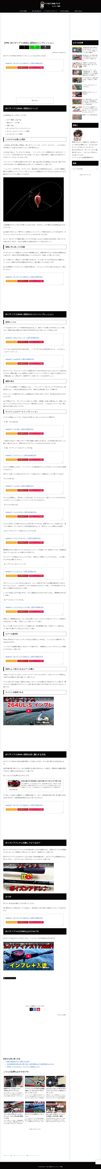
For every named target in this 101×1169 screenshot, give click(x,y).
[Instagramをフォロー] (34, 1009)
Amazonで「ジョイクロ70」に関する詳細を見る (21, 512)
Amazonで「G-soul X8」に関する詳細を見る (20, 359)
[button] (45, 47)
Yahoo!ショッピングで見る (36, 67)
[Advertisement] (34, 28)
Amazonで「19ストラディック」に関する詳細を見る (22, 337)
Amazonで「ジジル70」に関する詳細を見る (20, 486)
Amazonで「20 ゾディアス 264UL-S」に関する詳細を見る (24, 63)
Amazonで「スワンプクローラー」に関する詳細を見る (23, 538)
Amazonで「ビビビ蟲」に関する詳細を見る (19, 429)
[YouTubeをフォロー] (38, 1009)
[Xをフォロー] (31, 1009)
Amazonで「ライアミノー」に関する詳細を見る (21, 455)
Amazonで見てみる (11, 67)
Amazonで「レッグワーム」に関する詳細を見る (21, 571)
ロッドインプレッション (10, 978)
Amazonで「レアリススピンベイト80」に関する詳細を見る (25, 607)
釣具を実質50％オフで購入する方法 (17, 1061)
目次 (33, 100)
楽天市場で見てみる (23, 67)
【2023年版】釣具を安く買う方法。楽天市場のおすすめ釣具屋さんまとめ (30, 1064)
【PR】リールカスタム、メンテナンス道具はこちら (23, 1067)
